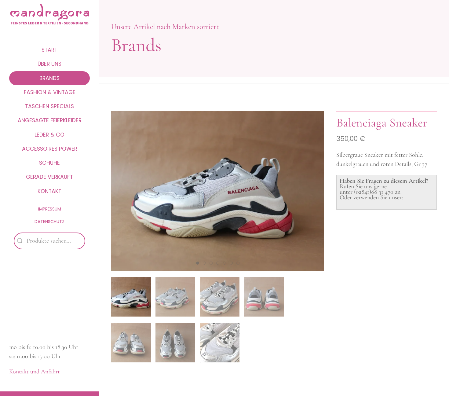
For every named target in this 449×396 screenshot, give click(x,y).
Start (49, 49)
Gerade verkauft (49, 177)
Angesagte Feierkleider (50, 120)
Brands (49, 78)
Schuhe (49, 163)
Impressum (49, 209)
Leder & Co (49, 134)
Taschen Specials (49, 106)
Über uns (49, 64)
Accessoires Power (49, 148)
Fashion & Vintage (49, 92)
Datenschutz (49, 221)
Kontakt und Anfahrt (34, 371)
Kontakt (49, 191)
